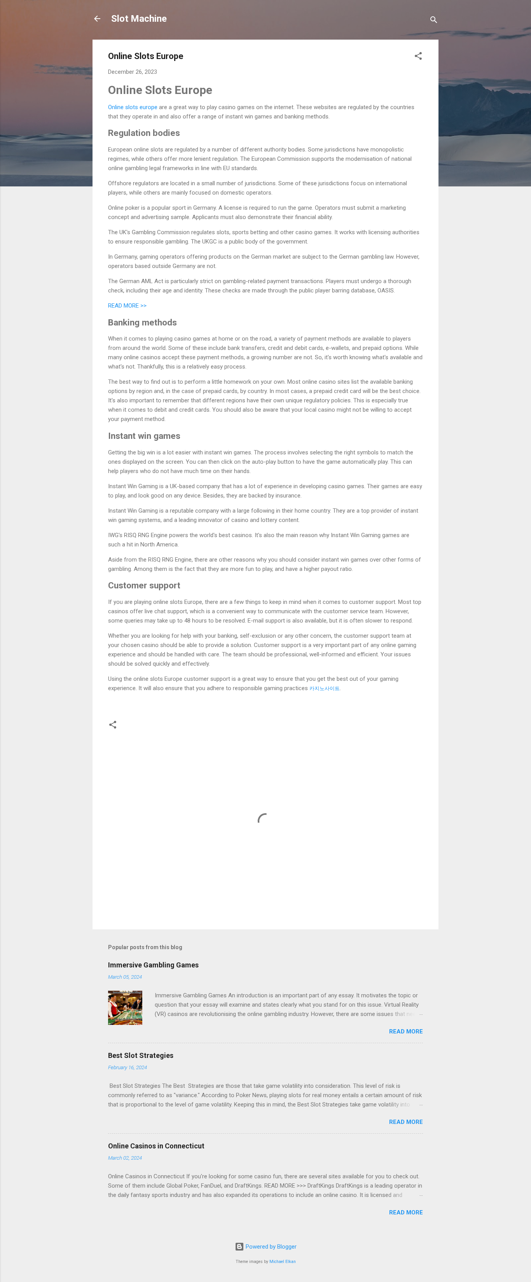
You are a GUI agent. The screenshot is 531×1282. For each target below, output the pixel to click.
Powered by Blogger (270, 1246)
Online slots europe (132, 107)
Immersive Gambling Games (153, 965)
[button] (418, 57)
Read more (406, 1031)
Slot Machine (139, 18)
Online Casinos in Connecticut (156, 1146)
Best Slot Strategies (140, 1055)
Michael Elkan (282, 1261)
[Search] (433, 21)
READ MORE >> (127, 305)
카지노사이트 (324, 688)
